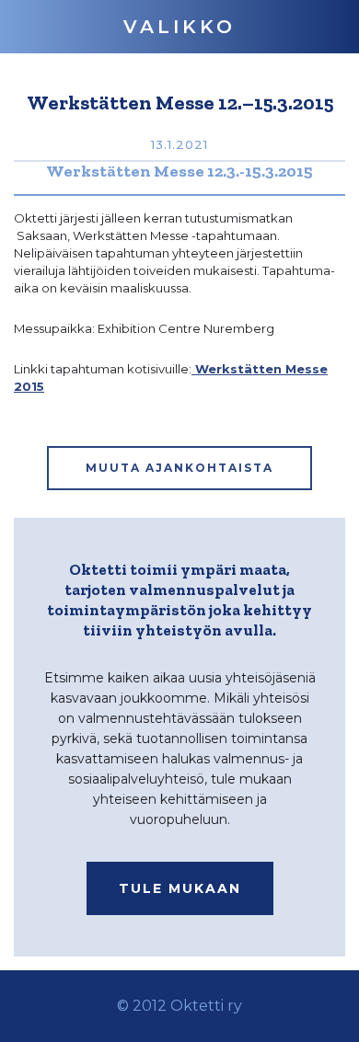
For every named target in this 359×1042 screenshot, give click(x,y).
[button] (179, 26)
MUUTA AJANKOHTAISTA (179, 468)
